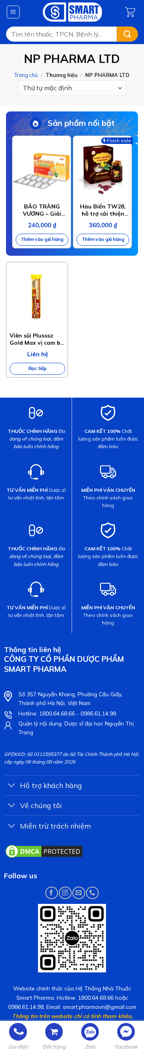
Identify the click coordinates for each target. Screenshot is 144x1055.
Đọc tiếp (37, 368)
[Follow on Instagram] (65, 893)
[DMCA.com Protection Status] (44, 851)
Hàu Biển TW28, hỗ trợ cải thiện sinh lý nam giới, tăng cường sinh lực (103, 210)
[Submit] (127, 34)
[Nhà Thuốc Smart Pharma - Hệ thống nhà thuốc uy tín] (72, 12)
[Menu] (13, 12)
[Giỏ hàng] (131, 12)
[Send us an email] (78, 893)
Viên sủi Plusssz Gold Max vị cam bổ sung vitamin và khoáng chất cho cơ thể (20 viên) (37, 339)
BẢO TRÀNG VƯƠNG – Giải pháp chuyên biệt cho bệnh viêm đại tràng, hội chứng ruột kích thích (42, 210)
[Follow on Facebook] (51, 893)
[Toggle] (12, 786)
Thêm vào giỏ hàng (42, 239)
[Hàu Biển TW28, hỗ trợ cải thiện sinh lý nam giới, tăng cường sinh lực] (102, 169)
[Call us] (92, 893)
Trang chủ (26, 75)
